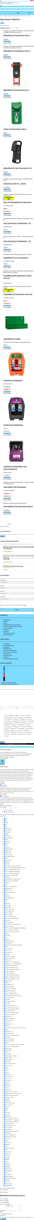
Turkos (28, 734)
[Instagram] (4, 676)
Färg (1, 712)
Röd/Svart (22, 719)
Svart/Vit (7, 721)
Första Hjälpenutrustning (14, 15)
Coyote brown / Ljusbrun (23, 724)
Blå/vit (17, 715)
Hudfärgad (28, 726)
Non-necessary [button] (3, 794)
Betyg (2, 739)
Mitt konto (6, 629)
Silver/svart (25, 730)
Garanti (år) (3, 701)
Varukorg (5, 621)
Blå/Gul (7, 724)
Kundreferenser (7, 648)
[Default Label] (4, 679)
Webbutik (5, 15)
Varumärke (3, 698)
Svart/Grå (13, 732)
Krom (14, 717)
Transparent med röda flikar (17, 734)
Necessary (4, 785)
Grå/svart (16, 726)
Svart (6, 732)
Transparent (15, 721)
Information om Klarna (9, 633)
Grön (28, 715)
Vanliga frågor (7, 653)
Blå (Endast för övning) (26, 722)
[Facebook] (4, 669)
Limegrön (12, 728)
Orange (27, 717)
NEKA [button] (6, 758)
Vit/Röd (23, 721)
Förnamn (2, 1198)
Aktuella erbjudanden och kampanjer (12, 626)
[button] (29, 13)
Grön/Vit (7, 717)
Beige (10, 715)
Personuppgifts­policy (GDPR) (10, 658)
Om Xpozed (6, 643)
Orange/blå (7, 719)
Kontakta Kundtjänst (8, 645)
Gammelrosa (8, 726)
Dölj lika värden (9, 810)
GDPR (24, 605)
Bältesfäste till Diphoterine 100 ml (12, 1195)
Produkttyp (3, 695)
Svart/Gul (20, 732)
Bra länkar (6, 657)
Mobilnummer (3, 1204)
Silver (19, 730)
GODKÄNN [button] (2, 758)
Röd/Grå (15, 719)
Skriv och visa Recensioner (10, 650)
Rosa (29, 719)
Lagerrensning (7, 619)
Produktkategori (5, 691)
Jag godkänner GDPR (7, 1214)
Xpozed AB (10, 743)
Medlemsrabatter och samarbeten (12, 624)
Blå (16, 722)
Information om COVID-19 (10, 652)
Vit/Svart (30, 721)
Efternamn (2, 1200)
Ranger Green (29, 728)
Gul (22, 726)
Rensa (2, 742)
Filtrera (2, 23)
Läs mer (12, 757)
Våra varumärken (7, 628)
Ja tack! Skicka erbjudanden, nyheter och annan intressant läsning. (17, 1217)
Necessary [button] (2, 783)
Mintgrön (20, 717)
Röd (6, 730)
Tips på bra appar (7, 655)
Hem (1, 15)
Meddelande (3, 1210)
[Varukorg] (15, 13)
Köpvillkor (6, 631)
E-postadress (3, 1202)
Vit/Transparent (9, 722)
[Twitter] (4, 672)
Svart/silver (28, 732)
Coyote (13, 724)
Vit (6, 736)
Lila (6, 728)
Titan (6, 734)
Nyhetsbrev (6, 647)
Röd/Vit (12, 730)
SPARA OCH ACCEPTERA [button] (6, 805)
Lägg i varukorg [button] (7, 41)
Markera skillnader (9, 812)
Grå (22, 715)
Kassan (5, 623)
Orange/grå (20, 728)
